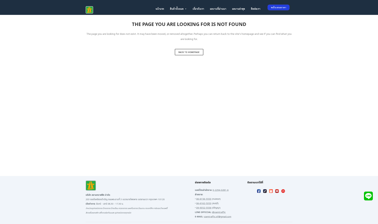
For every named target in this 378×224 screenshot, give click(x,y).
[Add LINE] (368, 196)
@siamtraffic (219, 212)
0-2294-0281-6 (221, 190)
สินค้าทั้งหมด (177, 8)
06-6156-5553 (203, 199)
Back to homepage (189, 52)
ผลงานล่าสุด (238, 8)
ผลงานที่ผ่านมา (218, 8)
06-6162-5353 (203, 203)
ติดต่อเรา (255, 8)
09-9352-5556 (203, 208)
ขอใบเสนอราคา (278, 7)
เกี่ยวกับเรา (198, 8)
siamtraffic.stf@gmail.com (217, 216)
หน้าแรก (159, 8)
